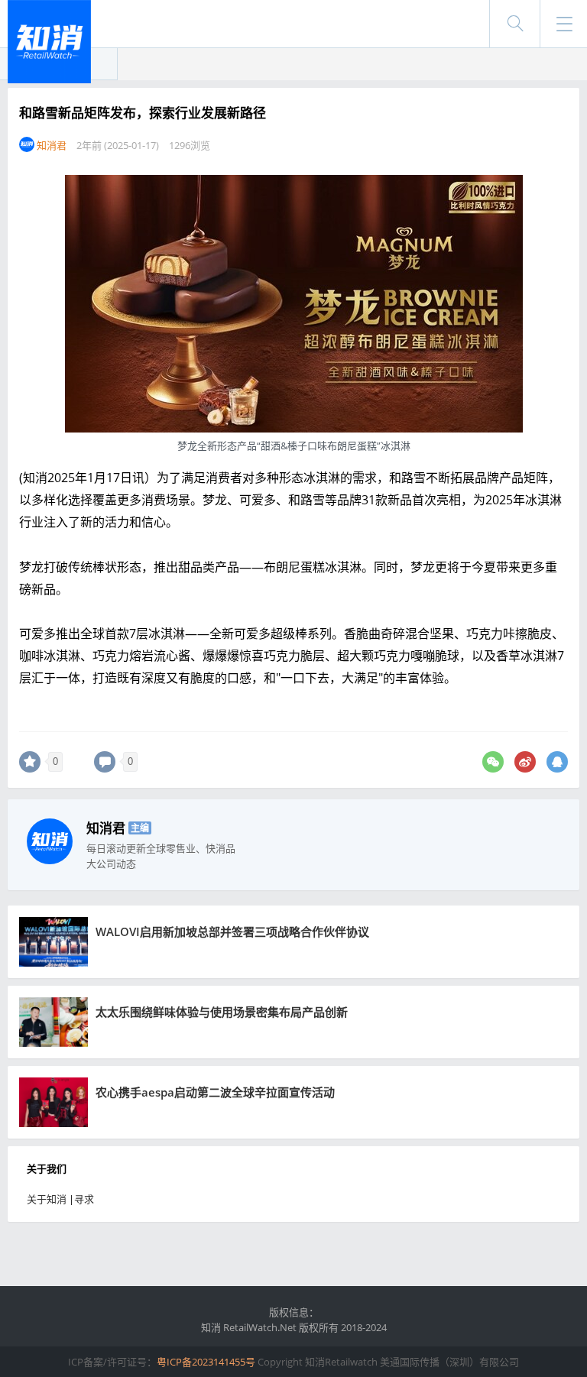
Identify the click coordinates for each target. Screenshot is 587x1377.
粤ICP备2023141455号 (206, 1362)
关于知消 (46, 1199)
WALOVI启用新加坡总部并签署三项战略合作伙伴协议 (232, 931)
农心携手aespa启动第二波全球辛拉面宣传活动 (215, 1092)
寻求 (84, 1199)
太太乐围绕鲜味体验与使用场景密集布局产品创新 (222, 1011)
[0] (30, 762)
